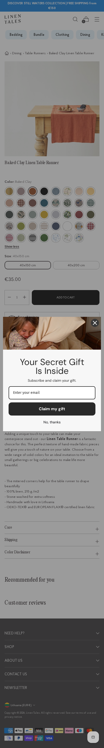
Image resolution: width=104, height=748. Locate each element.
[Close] (95, 323)
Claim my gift (52, 408)
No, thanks (52, 422)
